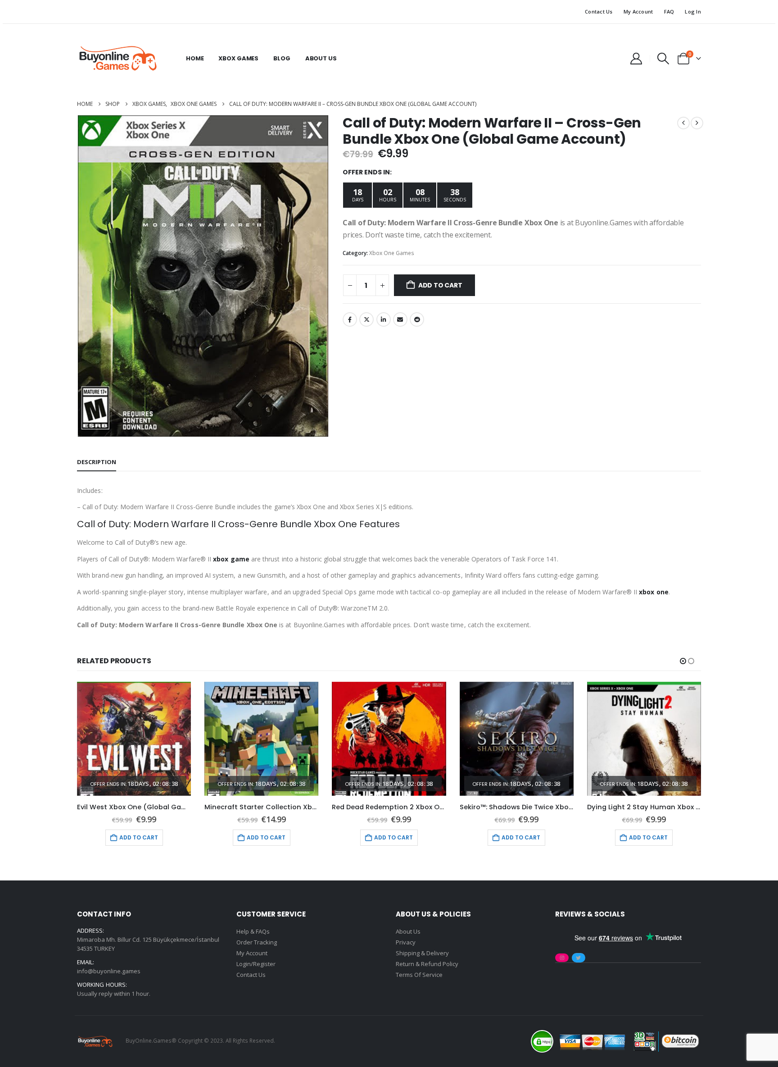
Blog (281, 58)
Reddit (417, 319)
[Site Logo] (117, 58)
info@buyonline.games (108, 971)
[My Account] (636, 58)
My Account (638, 11)
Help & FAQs (253, 931)
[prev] (683, 123)
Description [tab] (96, 462)
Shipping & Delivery (422, 953)
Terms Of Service (419, 975)
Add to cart (440, 285)
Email (400, 319)
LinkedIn (383, 319)
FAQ (669, 11)
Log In (693, 11)
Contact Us (599, 11)
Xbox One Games (391, 253)
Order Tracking (256, 942)
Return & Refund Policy (427, 964)
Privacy (406, 942)
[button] (663, 58)
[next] (697, 123)
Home (195, 58)
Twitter (366, 319)
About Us (321, 58)
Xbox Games (238, 58)
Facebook (350, 319)
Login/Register (256, 964)
